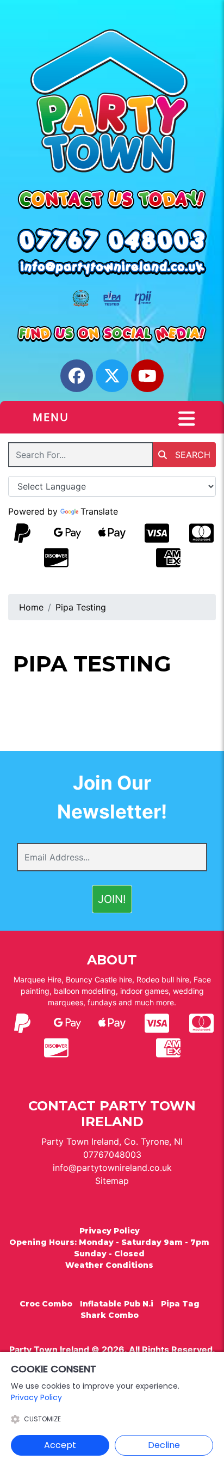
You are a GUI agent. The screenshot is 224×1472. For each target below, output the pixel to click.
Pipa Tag (180, 1304)
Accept (60, 1445)
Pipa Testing (80, 607)
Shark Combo (109, 1315)
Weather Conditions (109, 1265)
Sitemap (112, 1180)
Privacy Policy (109, 1231)
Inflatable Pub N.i (116, 1304)
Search (191, 454)
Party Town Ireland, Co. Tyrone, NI (112, 1141)
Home (31, 607)
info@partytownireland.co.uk (112, 1167)
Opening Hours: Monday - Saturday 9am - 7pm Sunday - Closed (109, 1248)
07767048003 (112, 1154)
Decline (164, 1445)
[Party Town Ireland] (112, 101)
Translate (99, 511)
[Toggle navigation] (186, 418)
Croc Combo (46, 1304)
